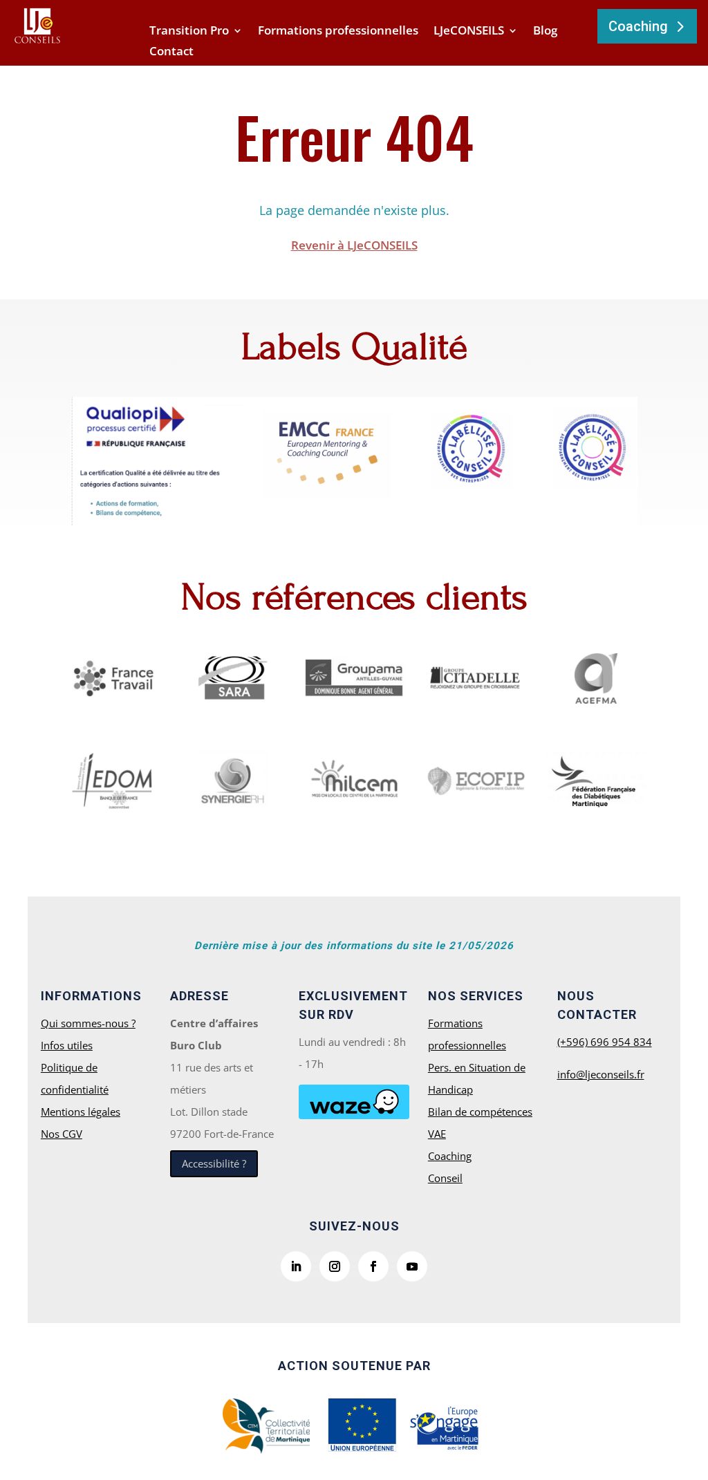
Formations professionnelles (338, 32)
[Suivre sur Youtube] (412, 1266)
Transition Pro (189, 32)
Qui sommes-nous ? (88, 1023)
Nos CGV (61, 1134)
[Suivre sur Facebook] (373, 1266)
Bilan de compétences (480, 1111)
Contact (171, 52)
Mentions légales (80, 1111)
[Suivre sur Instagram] (334, 1266)
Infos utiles (67, 1045)
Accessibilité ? (214, 1163)
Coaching (638, 26)
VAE (437, 1134)
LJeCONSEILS (469, 32)
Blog (545, 32)
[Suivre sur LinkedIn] (296, 1266)
